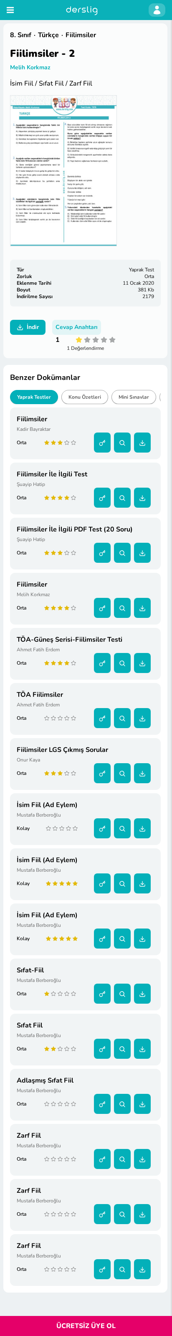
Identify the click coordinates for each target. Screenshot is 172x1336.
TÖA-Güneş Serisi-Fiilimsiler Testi (69, 639)
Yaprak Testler (34, 397)
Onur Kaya (28, 760)
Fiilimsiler (32, 419)
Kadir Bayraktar (34, 429)
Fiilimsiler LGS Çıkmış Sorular (62, 749)
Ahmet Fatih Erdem (38, 649)
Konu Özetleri (84, 397)
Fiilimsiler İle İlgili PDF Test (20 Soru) (75, 529)
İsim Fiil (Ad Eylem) (47, 805)
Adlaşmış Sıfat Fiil (45, 1080)
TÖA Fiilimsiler (40, 694)
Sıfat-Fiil (30, 970)
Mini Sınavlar (134, 397)
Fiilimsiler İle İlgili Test (52, 474)
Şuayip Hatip (31, 484)
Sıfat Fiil (30, 1025)
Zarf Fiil (29, 1135)
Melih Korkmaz (30, 67)
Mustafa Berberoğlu (39, 815)
